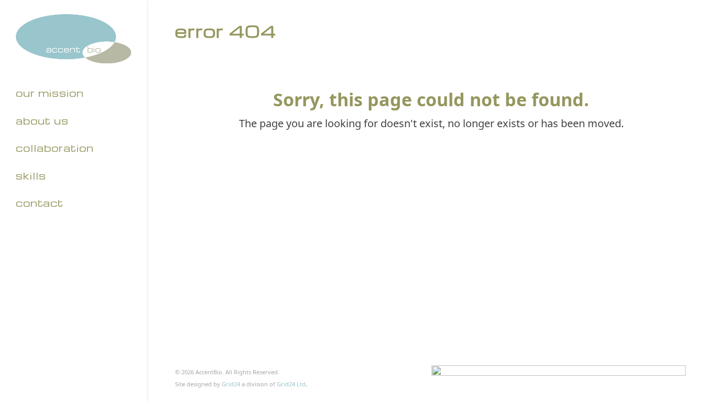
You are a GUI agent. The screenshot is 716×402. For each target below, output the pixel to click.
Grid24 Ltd (291, 384)
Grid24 (231, 384)
